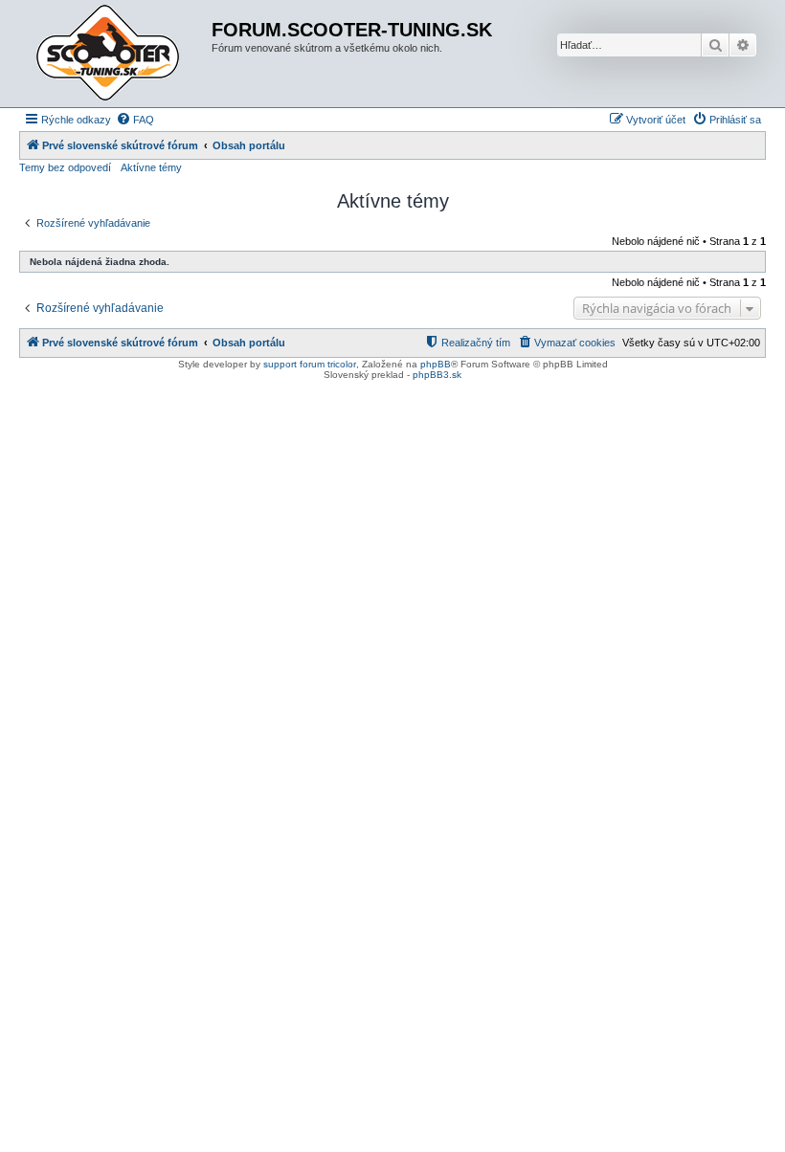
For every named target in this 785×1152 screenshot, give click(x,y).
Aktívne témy (151, 167)
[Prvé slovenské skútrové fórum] (118, 53)
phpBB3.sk (437, 374)
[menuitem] (135, 119)
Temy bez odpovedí (65, 167)
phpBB (435, 364)
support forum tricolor (309, 364)
